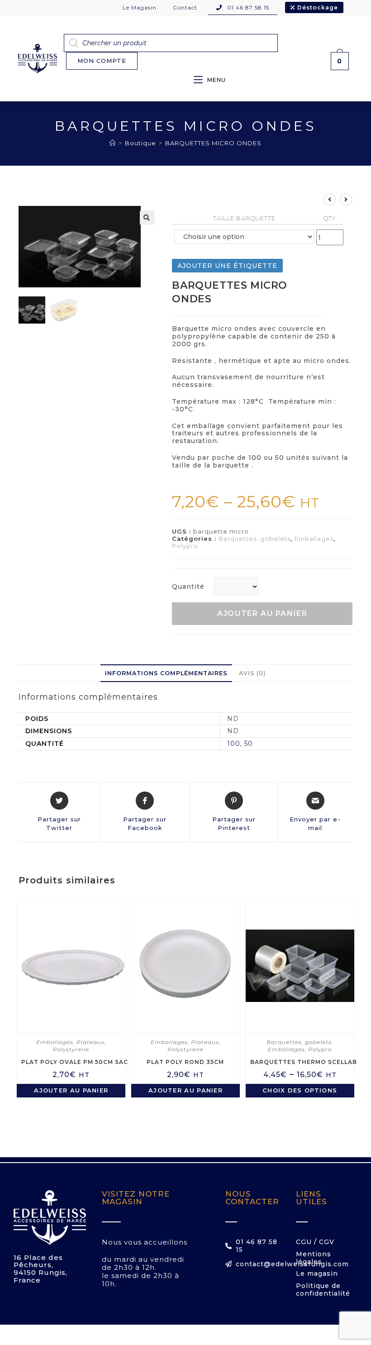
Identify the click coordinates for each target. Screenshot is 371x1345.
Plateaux (90, 1042)
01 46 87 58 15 (247, 7)
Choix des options (299, 1090)
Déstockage (317, 7)
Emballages (314, 538)
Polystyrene (71, 1049)
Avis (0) (252, 673)
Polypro (185, 545)
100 (233, 743)
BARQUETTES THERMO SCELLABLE (307, 1062)
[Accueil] (112, 143)
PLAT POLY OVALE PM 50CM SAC (74, 1062)
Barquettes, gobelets (254, 538)
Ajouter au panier (262, 613)
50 (248, 743)
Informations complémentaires (166, 673)
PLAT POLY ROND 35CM (185, 1062)
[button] (102, 61)
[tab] (166, 673)
